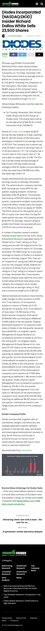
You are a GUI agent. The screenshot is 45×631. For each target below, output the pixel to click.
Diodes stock (17, 131)
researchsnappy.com (14, 625)
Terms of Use (21, 618)
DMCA (4, 620)
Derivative (27, 450)
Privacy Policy (7, 618)
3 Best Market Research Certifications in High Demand (21, 602)
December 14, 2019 (33, 36)
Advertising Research (7, 567)
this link (31, 98)
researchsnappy (15, 36)
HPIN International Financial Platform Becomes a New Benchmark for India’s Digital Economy (20, 588)
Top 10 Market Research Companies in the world (22, 595)
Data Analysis (5, 578)
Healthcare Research (21, 567)
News (19, 577)
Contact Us (14, 620)
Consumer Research (6, 572)
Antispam (33, 618)
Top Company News (35, 568)
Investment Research (21, 572)
